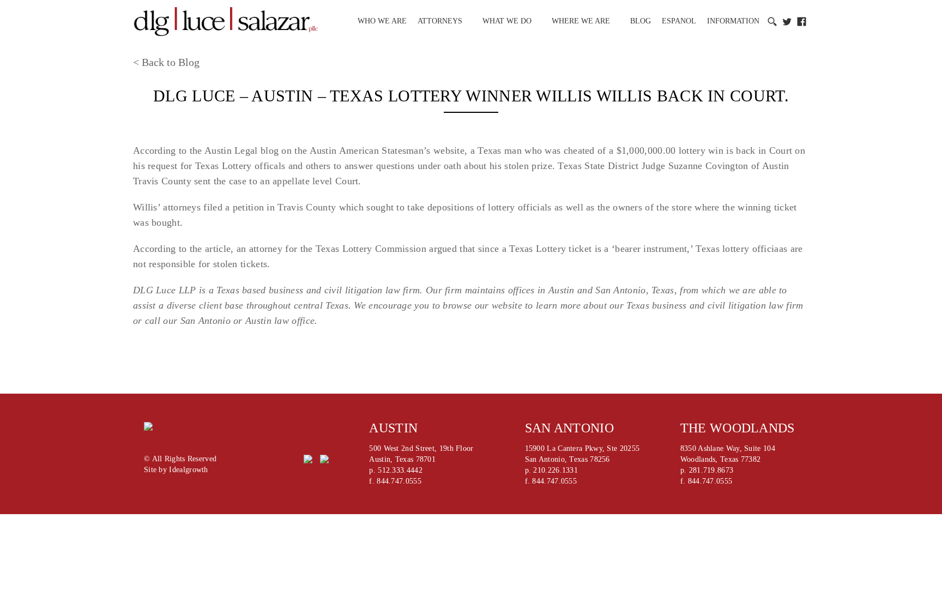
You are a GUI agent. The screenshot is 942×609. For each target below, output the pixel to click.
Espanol (679, 21)
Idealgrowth (188, 470)
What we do (507, 21)
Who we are (382, 21)
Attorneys (440, 21)
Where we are (581, 21)
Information (733, 21)
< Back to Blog (166, 62)
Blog (640, 21)
